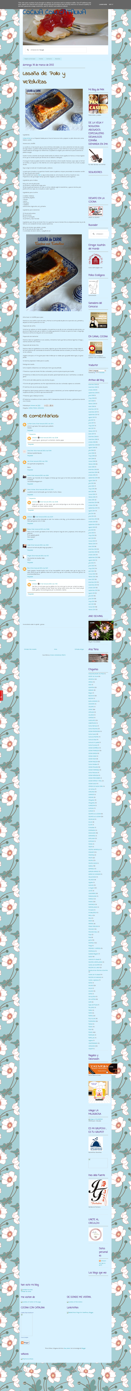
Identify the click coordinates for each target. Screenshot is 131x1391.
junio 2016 (91, 453)
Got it (111, 4)
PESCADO (91, 929)
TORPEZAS (92, 1035)
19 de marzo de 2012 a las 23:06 (40, 529)
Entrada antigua (79, 649)
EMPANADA (92, 830)
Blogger (84, 1348)
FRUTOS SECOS (93, 863)
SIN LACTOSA (92, 999)
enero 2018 (91, 406)
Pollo (90, 937)
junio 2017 (91, 423)
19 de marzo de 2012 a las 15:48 (42, 451)
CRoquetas (91, 800)
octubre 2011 (92, 588)
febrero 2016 (92, 464)
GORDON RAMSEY (94, 872)
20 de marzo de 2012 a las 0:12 (40, 556)
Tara (28, 568)
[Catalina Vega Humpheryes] (26, 1336)
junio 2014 (91, 516)
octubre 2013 (92, 522)
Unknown (33, 405)
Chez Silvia (30, 451)
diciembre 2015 (93, 470)
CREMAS (91, 797)
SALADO (91, 986)
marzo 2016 (92, 461)
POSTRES (91, 943)
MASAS (91, 902)
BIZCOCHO (91, 696)
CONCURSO (92, 792)
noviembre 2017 (93, 412)
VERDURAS (40, 408)
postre (90, 940)
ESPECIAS (91, 841)
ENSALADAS (92, 833)
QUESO (90, 957)
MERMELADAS (93, 907)
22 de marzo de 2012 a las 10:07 (39, 568)
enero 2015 (91, 500)
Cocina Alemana (93, 726)
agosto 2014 (92, 511)
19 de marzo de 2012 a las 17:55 (39, 461)
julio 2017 (91, 420)
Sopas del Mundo (93, 1005)
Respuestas (32, 434)
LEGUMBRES (92, 893)
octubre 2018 (92, 390)
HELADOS (91, 880)
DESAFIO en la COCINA (95, 814)
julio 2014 (91, 514)
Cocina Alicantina (93, 729)
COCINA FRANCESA (94, 751)
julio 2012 (91, 563)
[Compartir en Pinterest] (52, 405)
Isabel (29, 545)
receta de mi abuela (94, 959)
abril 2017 (91, 428)
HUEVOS (91, 885)
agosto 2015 (92, 481)
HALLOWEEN (92, 877)
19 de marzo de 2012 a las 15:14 (44, 424)
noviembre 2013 (93, 519)
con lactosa (92, 789)
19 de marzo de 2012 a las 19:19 (40, 475)
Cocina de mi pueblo (94, 742)
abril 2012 (91, 571)
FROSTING (91, 855)
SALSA (90, 988)
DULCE (90, 822)
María (29, 475)
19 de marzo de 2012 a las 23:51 (40, 545)
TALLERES (91, 1008)
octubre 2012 (92, 555)
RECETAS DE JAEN (94, 968)
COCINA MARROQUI (94, 770)
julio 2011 (91, 596)
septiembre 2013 (93, 524)
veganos (91, 1040)
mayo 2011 (91, 601)
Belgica (90, 693)
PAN (90, 918)
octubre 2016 (92, 442)
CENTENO (91, 718)
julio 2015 (91, 483)
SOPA (90, 1002)
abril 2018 (91, 401)
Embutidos (91, 828)
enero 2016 (91, 467)
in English (91, 888)
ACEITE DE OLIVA (93, 676)
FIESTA (90, 847)
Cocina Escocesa (93, 745)
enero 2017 (91, 434)
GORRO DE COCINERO (95, 874)
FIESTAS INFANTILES (94, 850)
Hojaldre (91, 882)
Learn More (103, 4)
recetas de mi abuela (94, 975)
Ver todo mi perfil (102, 1264)
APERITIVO (91, 679)
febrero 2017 (92, 431)
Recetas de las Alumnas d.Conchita (98, 970)
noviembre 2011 (93, 585)
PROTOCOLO (92, 951)
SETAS (90, 994)
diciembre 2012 (93, 549)
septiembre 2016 (93, 445)
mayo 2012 (92, 568)
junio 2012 (91, 566)
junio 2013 (91, 533)
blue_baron (67, 1348)
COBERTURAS (92, 723)
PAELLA (91, 915)
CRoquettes (92, 803)
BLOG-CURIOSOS (93, 701)
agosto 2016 (92, 448)
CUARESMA (92, 806)
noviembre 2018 (93, 387)
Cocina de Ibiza (92, 740)
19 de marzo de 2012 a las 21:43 (44, 490)
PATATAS (91, 924)
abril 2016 (91, 459)
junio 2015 (91, 486)
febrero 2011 (92, 610)
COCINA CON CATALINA (54, 12)
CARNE (31, 408)
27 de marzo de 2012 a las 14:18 (48, 584)
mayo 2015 (92, 489)
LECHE (90, 891)
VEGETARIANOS (93, 1043)
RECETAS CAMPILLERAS (95, 962)
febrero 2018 (92, 404)
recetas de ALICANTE (94, 965)
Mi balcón (91, 910)
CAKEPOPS (92, 704)
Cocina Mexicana (93, 773)
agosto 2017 (92, 417)
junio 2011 (91, 599)
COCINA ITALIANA (93, 767)
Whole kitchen (27, 138)
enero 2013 (91, 546)
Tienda (41, 58)
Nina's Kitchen (31, 490)
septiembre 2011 (93, 590)
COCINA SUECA (93, 784)
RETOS (90, 983)
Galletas (91, 866)
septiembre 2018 (93, 393)
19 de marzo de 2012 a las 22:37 (44, 517)
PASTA (90, 921)
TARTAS (91, 1016)
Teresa (29, 529)
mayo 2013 (92, 535)
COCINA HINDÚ (93, 756)
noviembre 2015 (93, 472)
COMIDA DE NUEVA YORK (96, 786)
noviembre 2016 (93, 439)
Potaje (90, 946)
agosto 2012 (92, 560)
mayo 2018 (92, 398)
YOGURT (91, 1049)
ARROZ (91, 682)
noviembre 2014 (93, 502)
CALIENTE (91, 707)
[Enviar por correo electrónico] (45, 405)
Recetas (57, 58)
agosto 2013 (92, 527)
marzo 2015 (92, 494)
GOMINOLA (92, 869)
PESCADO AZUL (93, 932)
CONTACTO (91, 795)
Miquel (29, 556)
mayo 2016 (92, 456)
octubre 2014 (92, 505)
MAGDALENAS (93, 896)
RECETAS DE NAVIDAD (95, 977)
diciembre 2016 (93, 437)
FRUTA (90, 858)
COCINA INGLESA (93, 762)
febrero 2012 (92, 577)
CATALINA (91, 712)
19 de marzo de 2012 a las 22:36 (49, 502)
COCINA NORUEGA (93, 775)
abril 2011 (91, 604)
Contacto (49, 58)
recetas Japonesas (94, 980)
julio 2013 (91, 530)
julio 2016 (91, 450)
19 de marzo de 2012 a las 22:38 (49, 438)
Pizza (90, 935)
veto (28, 461)
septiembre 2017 (93, 415)
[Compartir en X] (49, 405)
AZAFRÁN (91, 687)
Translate (101, 373)
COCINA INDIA (92, 759)
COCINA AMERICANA (94, 731)
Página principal (30, 58)
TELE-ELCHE (92, 1019)
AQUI (39, 175)
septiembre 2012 (93, 557)
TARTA (90, 1013)
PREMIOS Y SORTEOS (95, 948)
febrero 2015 (92, 497)
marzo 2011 (92, 607)
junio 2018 (91, 395)
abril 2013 (91, 538)
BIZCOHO (91, 698)
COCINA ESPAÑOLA (94, 748)
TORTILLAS (91, 1038)
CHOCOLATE (92, 720)
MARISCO (91, 899)
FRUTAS (91, 860)
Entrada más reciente (30, 649)
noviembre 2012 (93, 552)
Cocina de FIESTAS (93, 737)
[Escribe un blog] (47, 405)
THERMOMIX (92, 1021)
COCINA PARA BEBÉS (94, 778)
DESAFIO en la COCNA (95, 817)
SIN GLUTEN (92, 997)
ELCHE (90, 825)
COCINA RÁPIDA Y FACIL (95, 781)
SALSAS (91, 991)
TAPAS (90, 1010)
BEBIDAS (91, 690)
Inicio (55, 649)
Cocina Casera (92, 734)
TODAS (90, 1027)
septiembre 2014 (93, 508)
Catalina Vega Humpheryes (27, 1312)
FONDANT (91, 852)
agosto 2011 (92, 593)
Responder (30, 430)
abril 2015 (91, 492)
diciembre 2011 (92, 582)
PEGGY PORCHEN (93, 926)
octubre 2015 (92, 475)
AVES (90, 685)
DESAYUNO (92, 819)
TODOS (35, 408)
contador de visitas (26, 1291)
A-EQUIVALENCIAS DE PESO (96, 674)
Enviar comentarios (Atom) (58, 655)
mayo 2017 (91, 426)
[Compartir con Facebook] (51, 405)
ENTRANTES (92, 836)
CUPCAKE (91, 808)
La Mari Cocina (31, 424)
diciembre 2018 (93, 384)
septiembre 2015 (93, 478)
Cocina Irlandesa (93, 764)
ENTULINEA (92, 838)
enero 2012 (91, 579)
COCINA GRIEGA (93, 753)
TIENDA (91, 1024)
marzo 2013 (92, 541)
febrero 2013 (92, 544)
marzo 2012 (92, 574)
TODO (90, 1030)
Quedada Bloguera (93, 954)
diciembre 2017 (93, 409)
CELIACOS (91, 715)
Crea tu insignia (24, 1337)
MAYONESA (92, 904)
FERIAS (91, 844)
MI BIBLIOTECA (93, 913)
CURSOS (91, 811)
